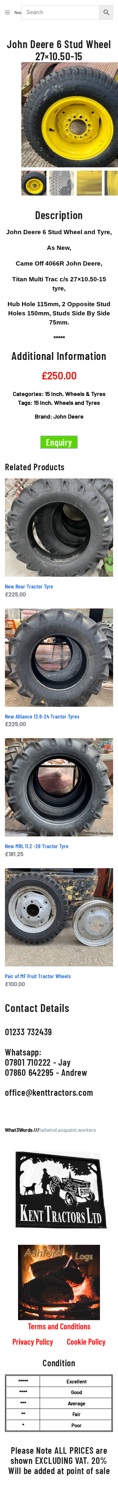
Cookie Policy (86, 1341)
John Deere (68, 416)
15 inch (53, 393)
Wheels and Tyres (77, 402)
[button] (13, 12)
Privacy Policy (32, 1341)
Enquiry (59, 442)
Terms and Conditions (59, 1326)
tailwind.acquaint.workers (67, 1130)
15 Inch (42, 402)
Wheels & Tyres (85, 393)
